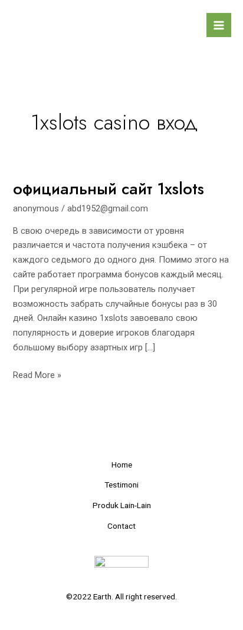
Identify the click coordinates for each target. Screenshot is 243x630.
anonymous (36, 208)
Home (121, 464)
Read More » (37, 374)
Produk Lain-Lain (122, 505)
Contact (121, 525)
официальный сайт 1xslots (108, 188)
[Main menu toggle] (218, 25)
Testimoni (121, 484)
